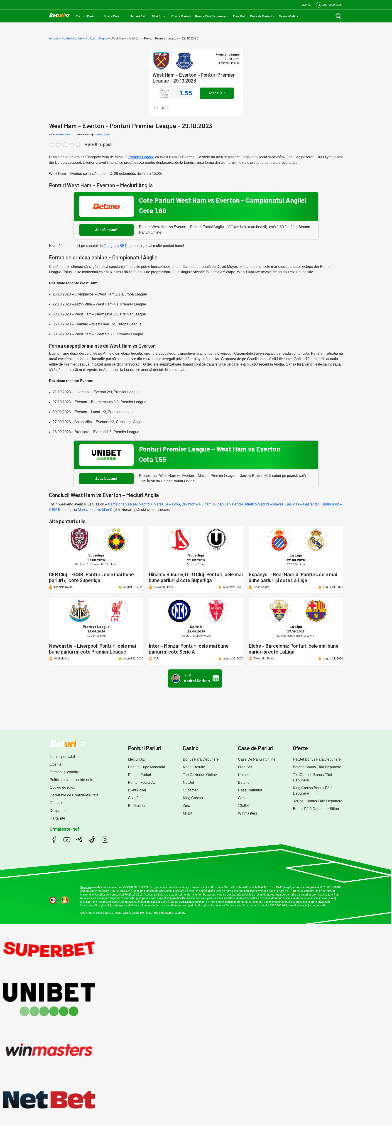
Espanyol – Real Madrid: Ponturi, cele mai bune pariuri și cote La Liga (293, 577)
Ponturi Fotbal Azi (142, 782)
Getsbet (244, 798)
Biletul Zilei (137, 790)
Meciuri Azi (137, 16)
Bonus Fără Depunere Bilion (316, 809)
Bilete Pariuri (113, 16)
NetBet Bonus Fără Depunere (317, 759)
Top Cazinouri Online (200, 775)
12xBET (244, 806)
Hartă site (57, 818)
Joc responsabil (62, 757)
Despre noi (58, 811)
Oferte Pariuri (181, 16)
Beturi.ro (85, 887)
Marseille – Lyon (167, 504)
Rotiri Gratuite (194, 767)
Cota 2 (133, 798)
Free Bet (239, 16)
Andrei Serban (63, 134)
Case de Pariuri (261, 16)
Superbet (190, 790)
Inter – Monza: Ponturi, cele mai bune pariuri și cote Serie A (189, 648)
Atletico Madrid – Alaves (264, 504)
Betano (244, 782)
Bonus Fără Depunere (210, 16)
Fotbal (90, 38)
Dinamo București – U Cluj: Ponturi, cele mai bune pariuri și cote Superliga (196, 577)
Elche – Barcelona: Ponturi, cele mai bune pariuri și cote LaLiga (293, 648)
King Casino (193, 798)
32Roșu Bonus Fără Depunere (317, 801)
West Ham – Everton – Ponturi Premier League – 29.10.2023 (193, 77)
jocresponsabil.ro (318, 905)
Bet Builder (137, 806)
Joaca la (215, 93)
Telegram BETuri (118, 246)
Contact (56, 803)
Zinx (186, 806)
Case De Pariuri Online (256, 759)
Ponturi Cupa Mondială (146, 767)
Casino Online (288, 16)
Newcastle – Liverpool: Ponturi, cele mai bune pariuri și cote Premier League (92, 648)
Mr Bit (187, 813)
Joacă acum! (106, 230)
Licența (55, 764)
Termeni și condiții (64, 772)
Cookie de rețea (62, 787)
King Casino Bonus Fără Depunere (313, 790)
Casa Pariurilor (250, 790)
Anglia (102, 38)
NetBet (188, 782)
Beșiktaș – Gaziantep (302, 504)
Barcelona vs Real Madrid (129, 504)
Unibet (243, 775)
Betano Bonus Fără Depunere (317, 767)
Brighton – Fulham (196, 504)
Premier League (141, 157)
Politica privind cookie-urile (71, 780)
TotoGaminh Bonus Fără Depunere (312, 777)
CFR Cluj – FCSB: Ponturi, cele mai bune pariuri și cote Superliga (91, 577)
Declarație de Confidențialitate (74, 795)
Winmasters (247, 813)
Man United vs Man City (97, 510)
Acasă (53, 38)
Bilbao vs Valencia (228, 504)
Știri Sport (159, 16)
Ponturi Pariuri (86, 16)
